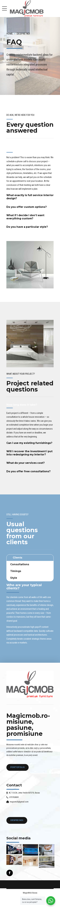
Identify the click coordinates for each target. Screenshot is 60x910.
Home (9, 33)
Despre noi (23, 33)
